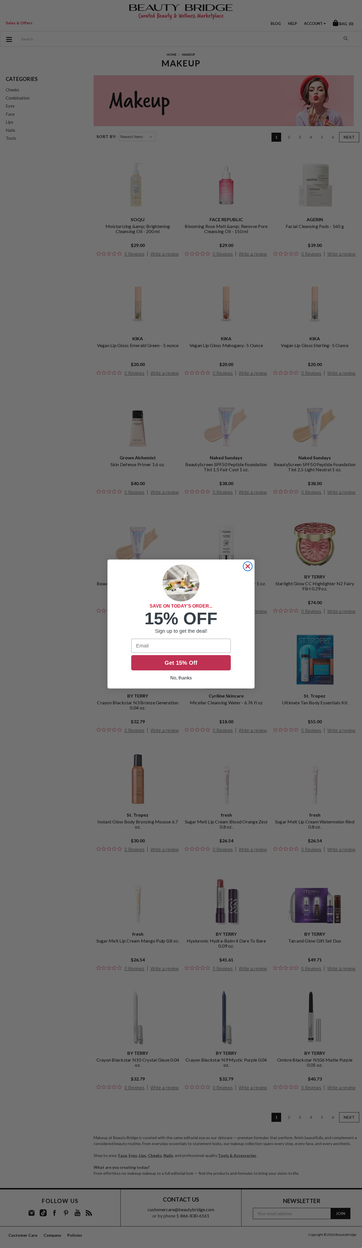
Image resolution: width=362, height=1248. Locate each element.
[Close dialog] (247, 566)
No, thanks (181, 677)
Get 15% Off (181, 663)
